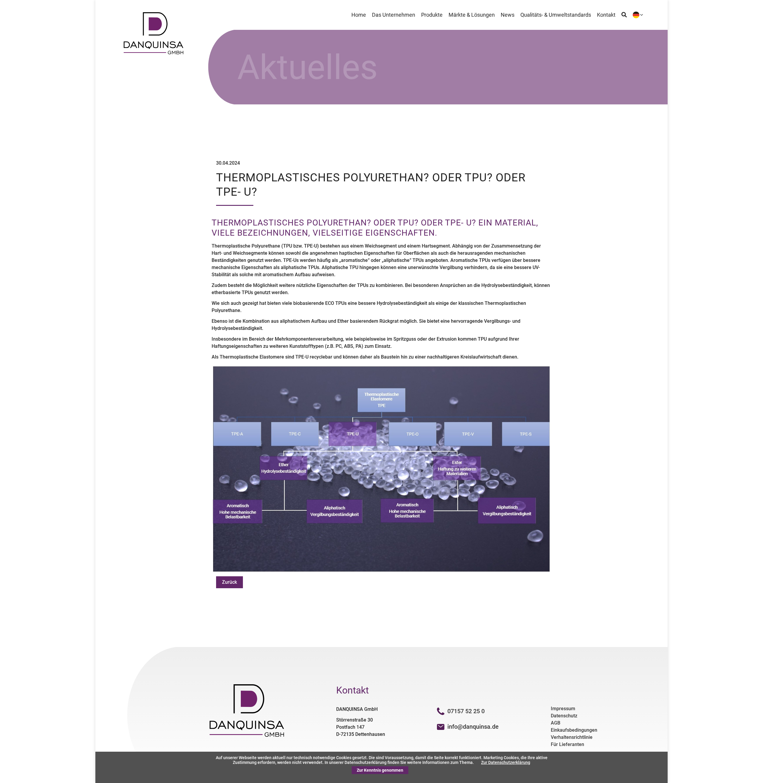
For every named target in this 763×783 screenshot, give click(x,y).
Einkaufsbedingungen (574, 730)
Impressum (563, 708)
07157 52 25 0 (466, 711)
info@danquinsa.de (473, 726)
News (507, 15)
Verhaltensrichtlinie (572, 737)
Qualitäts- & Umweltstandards (555, 15)
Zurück (229, 582)
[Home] (153, 52)
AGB (555, 723)
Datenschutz (564, 716)
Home (358, 15)
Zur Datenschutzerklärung (505, 762)
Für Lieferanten (567, 744)
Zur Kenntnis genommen (380, 770)
